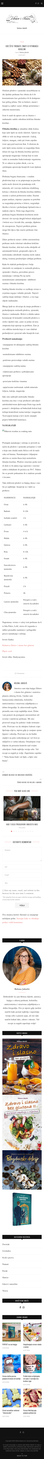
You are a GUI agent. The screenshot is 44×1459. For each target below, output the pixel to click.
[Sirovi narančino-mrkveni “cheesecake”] (11, 1398)
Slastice (5, 1277)
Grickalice (6, 1251)
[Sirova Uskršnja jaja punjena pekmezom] (32, 1398)
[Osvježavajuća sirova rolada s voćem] (32, 1332)
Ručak (5, 1271)
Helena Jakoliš (24, 52)
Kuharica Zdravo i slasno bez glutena (18, 645)
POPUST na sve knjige (9, 1344)
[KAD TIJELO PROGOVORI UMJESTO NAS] (22, 808)
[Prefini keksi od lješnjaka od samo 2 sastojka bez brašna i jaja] (32, 1363)
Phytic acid (7, 651)
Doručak (6, 1244)
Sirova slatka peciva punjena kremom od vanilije (11, 1377)
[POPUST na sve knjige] (11, 1332)
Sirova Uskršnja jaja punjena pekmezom (29, 1411)
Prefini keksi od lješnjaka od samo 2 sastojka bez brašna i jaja (31, 1378)
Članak (22, 42)
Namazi (5, 1264)
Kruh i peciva (7, 1257)
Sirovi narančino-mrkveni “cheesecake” (10, 1411)
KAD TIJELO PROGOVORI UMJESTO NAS (22, 824)
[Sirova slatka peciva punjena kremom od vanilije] (11, 1363)
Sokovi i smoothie (9, 1284)
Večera (5, 1290)
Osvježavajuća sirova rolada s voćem (32, 1345)
